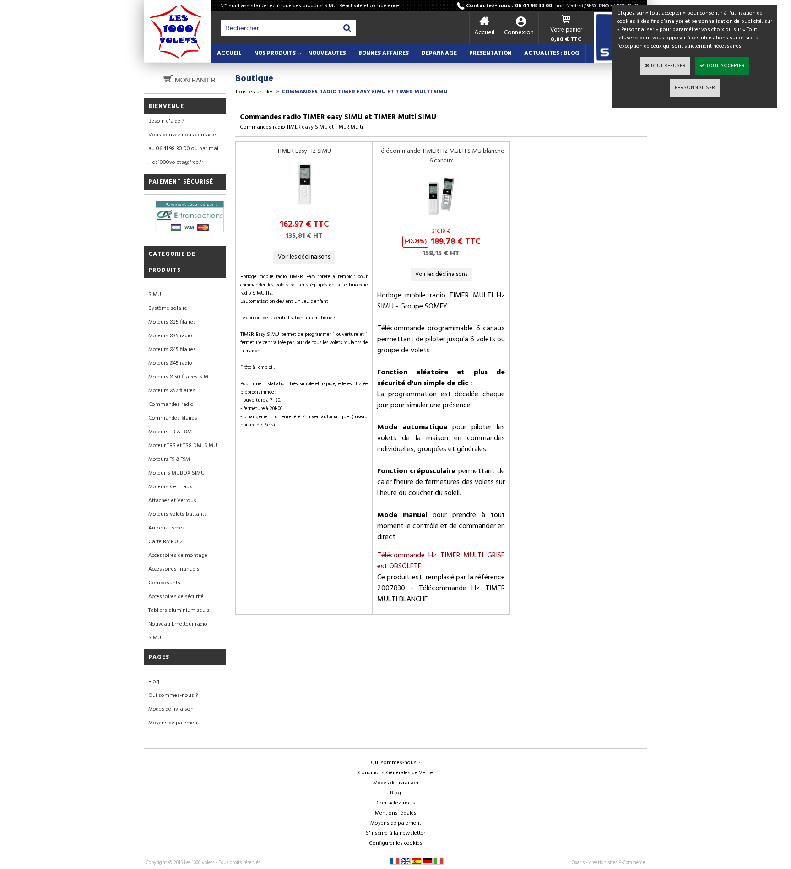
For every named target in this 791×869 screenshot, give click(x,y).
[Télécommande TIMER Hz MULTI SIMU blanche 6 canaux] (441, 219)
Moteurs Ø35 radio (170, 335)
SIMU (154, 294)
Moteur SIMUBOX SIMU (176, 473)
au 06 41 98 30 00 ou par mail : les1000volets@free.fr (184, 155)
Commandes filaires (172, 418)
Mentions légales (396, 813)
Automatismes (166, 528)
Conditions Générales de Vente (395, 772)
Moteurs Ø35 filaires (172, 322)
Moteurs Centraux (170, 486)
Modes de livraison (171, 709)
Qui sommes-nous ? (173, 695)
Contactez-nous (395, 803)
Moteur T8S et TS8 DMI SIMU (182, 445)
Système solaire (167, 308)
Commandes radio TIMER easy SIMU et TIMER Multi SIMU (365, 92)
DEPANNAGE (439, 53)
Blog (153, 681)
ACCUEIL (229, 53)
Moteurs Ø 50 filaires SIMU (180, 377)
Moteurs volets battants (177, 514)
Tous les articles (254, 92)
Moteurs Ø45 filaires (172, 349)
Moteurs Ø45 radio (170, 363)
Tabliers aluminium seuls (179, 610)
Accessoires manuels (174, 569)
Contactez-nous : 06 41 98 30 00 (552, 6)
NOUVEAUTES (327, 53)
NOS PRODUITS (275, 53)
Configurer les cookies (396, 843)
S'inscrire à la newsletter (395, 833)
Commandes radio (171, 404)
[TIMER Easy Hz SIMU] (304, 209)
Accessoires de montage (177, 555)
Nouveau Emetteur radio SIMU (177, 631)
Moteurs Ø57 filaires (171, 390)
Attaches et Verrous (172, 500)
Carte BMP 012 (165, 541)
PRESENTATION (490, 53)
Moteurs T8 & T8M (170, 432)
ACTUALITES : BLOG (552, 53)
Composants (164, 583)
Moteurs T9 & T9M (169, 459)
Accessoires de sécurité (176, 596)
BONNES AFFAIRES (383, 53)
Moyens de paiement (173, 723)
